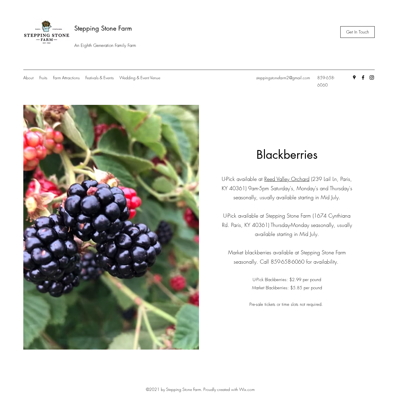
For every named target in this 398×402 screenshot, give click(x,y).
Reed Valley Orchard (286, 178)
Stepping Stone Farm (103, 28)
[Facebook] (363, 77)
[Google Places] (354, 77)
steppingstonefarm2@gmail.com (283, 77)
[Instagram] (372, 77)
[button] (357, 32)
